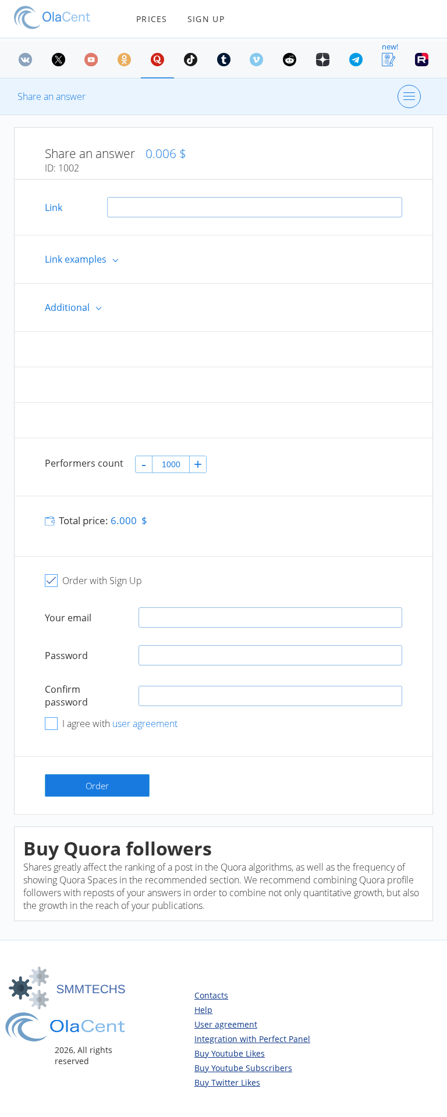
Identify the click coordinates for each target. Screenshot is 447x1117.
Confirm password (66, 695)
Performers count (84, 463)
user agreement (145, 723)
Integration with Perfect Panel (252, 1038)
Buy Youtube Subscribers (243, 1067)
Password (66, 655)
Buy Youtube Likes (229, 1053)
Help (203, 1009)
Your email (68, 617)
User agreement (225, 1024)
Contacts (211, 995)
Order (97, 786)
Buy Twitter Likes (227, 1082)
